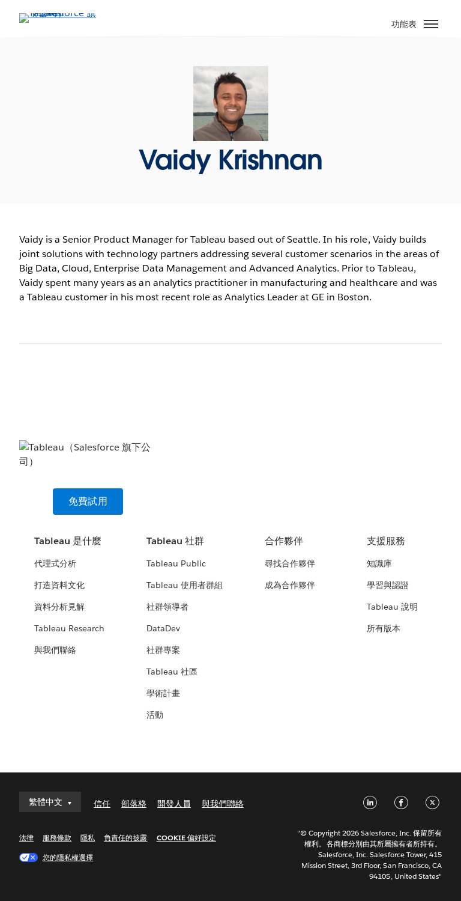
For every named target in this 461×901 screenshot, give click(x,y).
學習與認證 (388, 585)
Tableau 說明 (392, 606)
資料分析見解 (59, 606)
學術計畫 (163, 693)
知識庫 (379, 563)
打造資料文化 (59, 585)
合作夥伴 (284, 541)
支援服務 (386, 541)
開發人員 (174, 803)
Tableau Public (176, 563)
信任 (102, 803)
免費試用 (87, 501)
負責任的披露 (125, 838)
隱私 (87, 838)
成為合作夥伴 (290, 585)
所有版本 (383, 628)
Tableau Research (69, 628)
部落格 (133, 803)
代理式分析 (55, 563)
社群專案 (163, 650)
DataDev (163, 628)
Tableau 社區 (171, 671)
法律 (26, 838)
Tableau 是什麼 (67, 541)
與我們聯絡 (55, 650)
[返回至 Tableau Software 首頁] (61, 13)
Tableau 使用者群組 (184, 585)
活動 (154, 714)
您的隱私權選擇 (68, 857)
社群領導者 (167, 606)
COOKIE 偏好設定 (186, 838)
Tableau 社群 (175, 541)
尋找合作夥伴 (290, 563)
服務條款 (57, 838)
